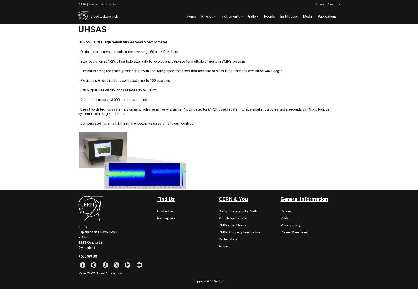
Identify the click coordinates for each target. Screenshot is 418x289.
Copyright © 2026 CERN (209, 281)
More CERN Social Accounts (99, 273)
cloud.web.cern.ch (104, 16)
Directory (334, 4)
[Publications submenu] (338, 16)
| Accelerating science (97, 4)
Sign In (320, 4)
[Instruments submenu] (242, 16)
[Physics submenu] (215, 16)
